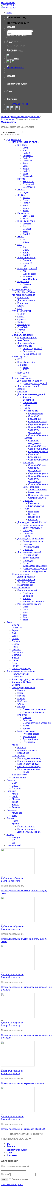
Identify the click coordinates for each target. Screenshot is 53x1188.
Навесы (21, 690)
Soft (25, 150)
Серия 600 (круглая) (38, 427)
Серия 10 (27, 260)
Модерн (16, 799)
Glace (25, 200)
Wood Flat (28, 276)
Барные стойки (19, 774)
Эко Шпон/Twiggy (26, 292)
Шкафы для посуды (21, 668)
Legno (26, 165)
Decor (26, 609)
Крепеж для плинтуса (33, 601)
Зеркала (16, 684)
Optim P (21, 322)
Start (25, 247)
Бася (14, 782)
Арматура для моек (27, 750)
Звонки (21, 389)
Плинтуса (22, 714)
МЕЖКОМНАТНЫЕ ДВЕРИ (25, 142)
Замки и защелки (31, 487)
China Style (22, 327)
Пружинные (34, 516)
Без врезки (33, 511)
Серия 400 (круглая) (38, 424)
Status (26, 252)
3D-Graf (21, 195)
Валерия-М (17, 652)
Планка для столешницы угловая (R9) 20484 (23, 1083)
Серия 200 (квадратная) (34, 417)
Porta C (26, 171)
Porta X (26, 152)
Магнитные (34, 492)
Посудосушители (20, 674)
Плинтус (27, 717)
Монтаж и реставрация (23, 294)
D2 (13, 840)
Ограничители (30, 402)
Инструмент (23, 303)
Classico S (27, 160)
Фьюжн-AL (17, 627)
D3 (13, 842)
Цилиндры (28, 500)
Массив (21, 178)
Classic (26, 606)
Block (25, 173)
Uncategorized (14, 845)
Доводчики (28, 399)
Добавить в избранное (12, 878)
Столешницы (7, 119)
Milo (25, 614)
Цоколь (21, 698)
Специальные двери (22, 334)
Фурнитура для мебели (23, 687)
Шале (15, 635)
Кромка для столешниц (28, 769)
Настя (15, 660)
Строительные (24, 345)
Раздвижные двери (21, 289)
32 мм (26, 772)
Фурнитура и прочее (22, 378)
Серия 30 (27, 263)
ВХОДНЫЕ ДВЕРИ (21, 311)
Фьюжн (15, 638)
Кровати (16, 823)
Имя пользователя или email (16, 1166)
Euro (25, 226)
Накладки (27, 438)
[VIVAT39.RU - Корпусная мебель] (8, 6)
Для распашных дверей (35, 565)
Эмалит (21, 189)
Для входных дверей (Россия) (32, 522)
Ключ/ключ (33, 503)
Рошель (16, 807)
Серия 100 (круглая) (38, 435)
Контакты (12, 50)
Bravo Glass (28, 215)
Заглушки (27, 720)
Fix (24, 239)
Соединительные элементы (37, 723)
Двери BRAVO (14, 139)
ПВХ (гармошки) (25, 585)
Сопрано (16, 788)
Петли (26, 508)
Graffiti (26, 234)
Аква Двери (23, 340)
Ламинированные (26, 257)
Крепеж (21, 305)
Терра (15, 630)
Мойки (15, 744)
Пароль (5, 1174)
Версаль (16, 649)
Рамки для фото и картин (29, 604)
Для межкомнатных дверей (31, 394)
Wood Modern (30, 279)
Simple (26, 168)
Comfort (27, 228)
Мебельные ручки (26, 731)
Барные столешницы (28, 763)
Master (26, 197)
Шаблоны (22, 701)
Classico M (28, 176)
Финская (27, 397)
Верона (16, 644)
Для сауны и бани (26, 343)
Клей (19, 308)
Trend (25, 163)
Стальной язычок (37, 497)
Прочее (26, 408)
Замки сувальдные (32, 527)
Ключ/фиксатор (36, 506)
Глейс (15, 796)
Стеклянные (23, 213)
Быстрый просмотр (10, 880)
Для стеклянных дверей (29, 552)
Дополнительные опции (29, 831)
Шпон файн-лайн (26, 221)
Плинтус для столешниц (29, 761)
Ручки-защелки (35, 413)
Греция (15, 665)
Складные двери (20, 574)
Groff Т (20, 316)
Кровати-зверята (26, 826)
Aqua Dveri (28, 155)
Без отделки (29, 187)
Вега (14, 663)
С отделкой (28, 184)
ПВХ (19, 244)
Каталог (11, 26)
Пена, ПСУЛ (23, 297)
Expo (25, 611)
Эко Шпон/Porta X (26, 579)
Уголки (26, 725)
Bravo (26, 367)
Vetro (25, 147)
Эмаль (20, 236)
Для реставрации (26, 300)
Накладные (23, 752)
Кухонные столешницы (28, 766)
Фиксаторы (28, 462)
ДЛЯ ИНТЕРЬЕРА (21, 587)
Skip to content (8, 2)
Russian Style (23, 324)
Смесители (17, 676)
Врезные (32, 514)
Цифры (26, 405)
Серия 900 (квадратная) (34, 431)
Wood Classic (29, 273)
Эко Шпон (22, 145)
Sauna (25, 218)
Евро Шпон (23, 281)
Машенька (17, 812)
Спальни (11, 780)
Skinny (26, 231)
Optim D (21, 319)
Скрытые (33, 519)
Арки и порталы (20, 356)
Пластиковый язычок (38, 495)
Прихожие (12, 810)
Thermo (21, 329)
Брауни (15, 657)
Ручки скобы (29, 742)
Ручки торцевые (31, 733)
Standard (27, 223)
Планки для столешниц (34, 709)
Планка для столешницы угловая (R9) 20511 (23, 1129)
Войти (4, 1179)
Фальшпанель (19, 777)
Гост (25, 265)
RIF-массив (28, 181)
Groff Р (21, 314)
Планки (21, 706)
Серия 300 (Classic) (37, 421)
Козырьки (22, 391)
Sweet (26, 210)
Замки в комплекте (37, 489)
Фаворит (16, 837)
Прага (15, 646)
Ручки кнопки (29, 736)
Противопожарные (27, 337)
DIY (24, 370)
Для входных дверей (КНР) (30, 538)
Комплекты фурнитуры (34, 571)
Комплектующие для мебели (25, 116)
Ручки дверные (30, 410)
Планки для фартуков (33, 712)
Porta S (20, 332)
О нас (9, 42)
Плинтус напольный (27, 590)
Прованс (16, 641)
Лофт (14, 633)
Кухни (9, 622)
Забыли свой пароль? (12, 1184)
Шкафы (10, 834)
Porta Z (26, 158)
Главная (5, 116)
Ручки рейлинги (30, 739)
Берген (15, 804)
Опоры (20, 703)
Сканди (15, 625)
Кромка (26, 728)
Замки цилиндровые (33, 525)
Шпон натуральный (27, 268)
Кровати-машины (26, 829)
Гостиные (11, 791)
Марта (15, 793)
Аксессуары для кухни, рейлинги (28, 679)
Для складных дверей (28, 386)
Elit (24, 271)
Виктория (16, 654)
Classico (27, 284)
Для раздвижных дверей (29, 380)
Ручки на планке (31, 546)
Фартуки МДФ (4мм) (22, 682)
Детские (11, 818)
